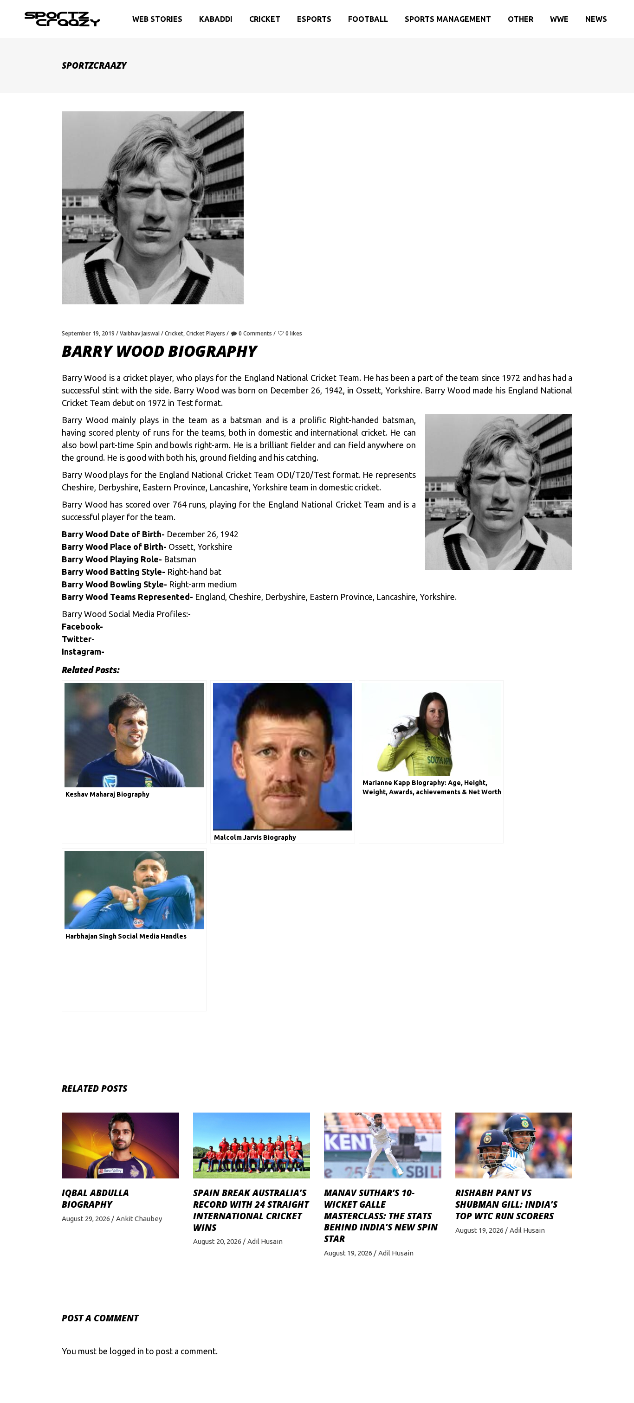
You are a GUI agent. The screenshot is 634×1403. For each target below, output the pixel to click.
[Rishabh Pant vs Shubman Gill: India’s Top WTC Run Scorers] (514, 1145)
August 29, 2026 (86, 1219)
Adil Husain (265, 1241)
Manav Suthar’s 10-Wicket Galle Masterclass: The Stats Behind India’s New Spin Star (381, 1216)
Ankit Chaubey (139, 1219)
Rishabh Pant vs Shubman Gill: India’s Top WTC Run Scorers (506, 1204)
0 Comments (255, 333)
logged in (127, 1351)
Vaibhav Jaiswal (140, 333)
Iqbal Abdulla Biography (95, 1198)
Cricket (174, 333)
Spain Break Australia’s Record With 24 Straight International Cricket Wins (251, 1210)
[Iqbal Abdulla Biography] (120, 1145)
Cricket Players (205, 333)
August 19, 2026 (348, 1253)
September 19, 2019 (88, 333)
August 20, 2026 (217, 1241)
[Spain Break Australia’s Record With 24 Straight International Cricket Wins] (252, 1145)
